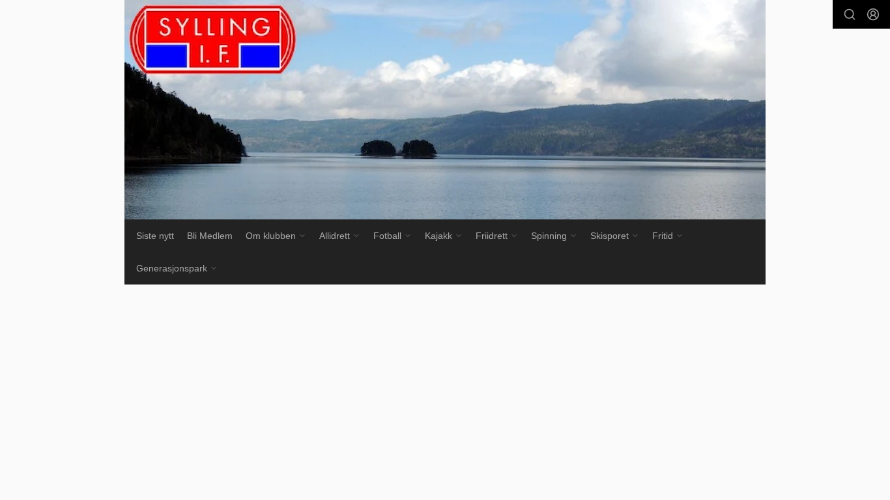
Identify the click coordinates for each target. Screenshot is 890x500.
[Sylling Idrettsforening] (445, 109)
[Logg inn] (873, 14)
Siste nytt (155, 235)
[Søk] (849, 14)
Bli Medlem (210, 235)
